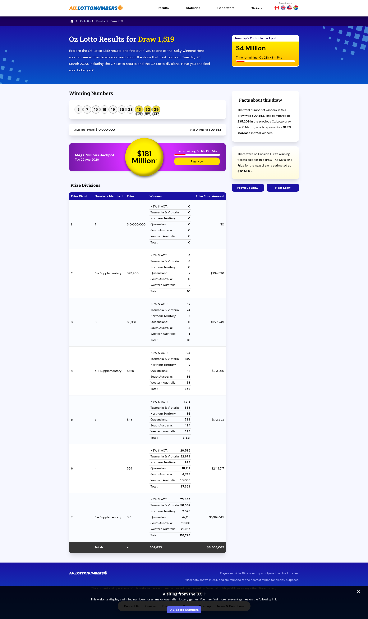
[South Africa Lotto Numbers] (296, 8)
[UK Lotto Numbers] (283, 8)
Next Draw (283, 188)
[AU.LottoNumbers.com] (96, 10)
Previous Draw (247, 188)
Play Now (197, 161)
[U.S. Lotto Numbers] (289, 8)
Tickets (256, 8)
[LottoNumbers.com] (72, 21)
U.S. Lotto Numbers (184, 610)
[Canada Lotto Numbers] (277, 8)
